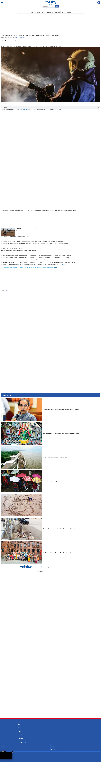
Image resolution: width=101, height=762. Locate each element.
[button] (9, 2)
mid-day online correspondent (19, 37)
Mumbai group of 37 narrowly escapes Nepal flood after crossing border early (60, 552)
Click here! (55, 267)
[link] (3, 751)
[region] (50, 25)
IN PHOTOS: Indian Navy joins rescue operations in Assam (29, 228)
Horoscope (69, 12)
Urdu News (3, 749)
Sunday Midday (22, 742)
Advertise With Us (41, 755)
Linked (7, 40)
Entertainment (35, 9)
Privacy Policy (48, 755)
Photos (57, 9)
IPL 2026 (31, 12)
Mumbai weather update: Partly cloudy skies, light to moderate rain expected (60, 481)
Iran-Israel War (37, 12)
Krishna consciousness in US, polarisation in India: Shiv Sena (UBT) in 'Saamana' (61, 409)
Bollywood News (50, 12)
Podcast (61, 9)
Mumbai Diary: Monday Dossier (50, 504)
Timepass (66, 9)
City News (63, 12)
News (30, 9)
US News (43, 12)
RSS (66, 755)
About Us (35, 755)
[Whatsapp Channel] (9, 42)
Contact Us (62, 755)
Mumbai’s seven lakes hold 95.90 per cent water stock (55, 457)
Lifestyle (52, 9)
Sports (47, 9)
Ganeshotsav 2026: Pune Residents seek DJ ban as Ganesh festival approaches (61, 433)
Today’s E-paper (51, 4)
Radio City (53, 749)
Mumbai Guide (80, 9)
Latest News (20, 9)
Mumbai (25, 9)
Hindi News (3, 746)
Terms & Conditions (55, 755)
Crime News (57, 12)
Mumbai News (8, 15)
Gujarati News (54, 746)
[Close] (12, 752)
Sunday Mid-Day (73, 9)
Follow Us (13, 40)
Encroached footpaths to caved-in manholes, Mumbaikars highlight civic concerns (61, 528)
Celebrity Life (42, 9)
